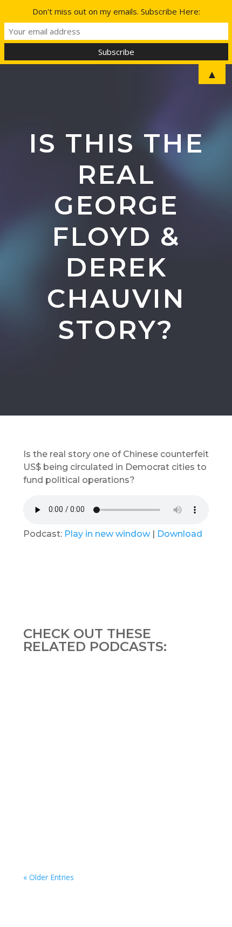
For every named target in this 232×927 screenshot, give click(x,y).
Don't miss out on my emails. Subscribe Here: (116, 11)
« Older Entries (48, 877)
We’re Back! (59, 754)
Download (179, 534)
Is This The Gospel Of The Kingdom (111, 808)
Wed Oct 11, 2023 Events (87, 701)
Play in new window (107, 534)
